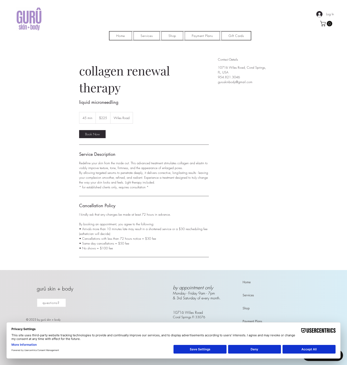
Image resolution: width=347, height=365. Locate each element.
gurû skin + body (55, 288)
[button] (327, 23)
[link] (92, 134)
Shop (246, 308)
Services (248, 295)
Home (247, 282)
